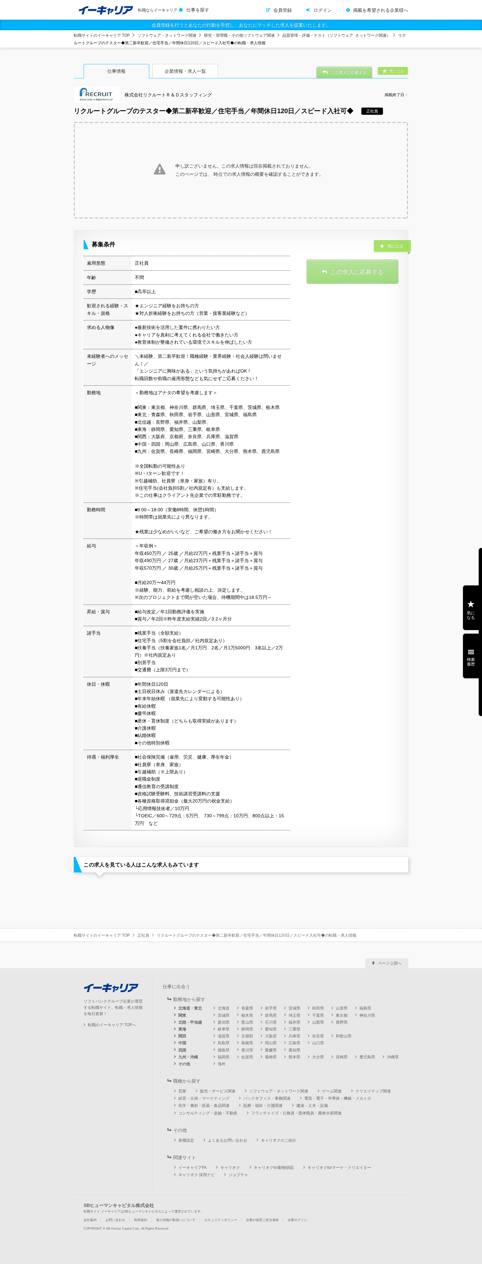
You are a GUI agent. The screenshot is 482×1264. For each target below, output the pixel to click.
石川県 (271, 1022)
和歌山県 (343, 1036)
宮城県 (294, 1008)
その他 (184, 1064)
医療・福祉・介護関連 (263, 1105)
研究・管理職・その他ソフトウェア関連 (239, 35)
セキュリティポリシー (220, 1220)
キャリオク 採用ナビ (196, 1174)
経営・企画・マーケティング (204, 1098)
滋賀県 (224, 1036)
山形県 (342, 1008)
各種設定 (186, 1140)
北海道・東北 (190, 1008)
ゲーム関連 (332, 1091)
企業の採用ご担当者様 (262, 1220)
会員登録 (282, 10)
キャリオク (230, 1167)
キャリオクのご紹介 (278, 1140)
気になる (471, 615)
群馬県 (271, 1015)
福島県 (365, 1008)
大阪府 (271, 1036)
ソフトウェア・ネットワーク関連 (166, 35)
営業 (182, 1091)
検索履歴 (471, 661)
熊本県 (294, 1057)
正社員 (143, 935)
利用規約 (140, 1220)
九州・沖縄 (188, 1057)
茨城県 (224, 1015)
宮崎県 (342, 1057)
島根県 (247, 1043)
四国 (182, 1050)
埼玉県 (294, 1015)
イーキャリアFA (192, 1167)
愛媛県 (271, 1050)
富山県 (247, 1022)
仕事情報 (116, 71)
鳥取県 (224, 1043)
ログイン (322, 10)
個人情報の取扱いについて (175, 1220)
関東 (182, 1015)
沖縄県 (393, 1057)
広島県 (294, 1043)
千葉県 (318, 1015)
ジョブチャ (238, 1174)
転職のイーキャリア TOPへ (112, 1025)
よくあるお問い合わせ (227, 1140)
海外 (222, 1064)
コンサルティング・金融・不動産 (207, 1113)
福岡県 (224, 1057)
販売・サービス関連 (217, 1091)
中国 (182, 1043)
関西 (182, 1036)
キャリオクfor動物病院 (274, 1167)
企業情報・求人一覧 (185, 71)
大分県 (318, 1057)
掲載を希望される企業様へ (380, 10)
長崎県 (271, 1057)
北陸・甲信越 (190, 1022)
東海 (182, 1029)
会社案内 (90, 1220)
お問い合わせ (115, 1220)
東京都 (342, 1015)
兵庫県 (294, 1036)
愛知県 (271, 1029)
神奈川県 (367, 1015)
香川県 (247, 1050)
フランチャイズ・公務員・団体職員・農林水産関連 (296, 1113)
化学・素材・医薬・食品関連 (204, 1105)
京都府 (247, 1036)
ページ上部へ (390, 963)
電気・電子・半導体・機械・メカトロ (337, 1098)
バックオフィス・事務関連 (267, 1098)
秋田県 (318, 1008)
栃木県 (247, 1015)
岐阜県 (224, 1029)
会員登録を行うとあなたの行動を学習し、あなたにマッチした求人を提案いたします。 (241, 25)
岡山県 (271, 1043)
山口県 (318, 1043)
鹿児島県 (367, 1057)
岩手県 (271, 1008)
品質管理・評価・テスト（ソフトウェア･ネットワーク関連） (336, 35)
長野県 (342, 1022)
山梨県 (318, 1022)
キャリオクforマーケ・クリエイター (339, 1167)
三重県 (294, 1029)
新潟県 (224, 1022)
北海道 (224, 1008)
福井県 (294, 1022)
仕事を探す (197, 9)
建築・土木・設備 (312, 1105)
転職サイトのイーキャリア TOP (102, 35)
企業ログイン (297, 1220)
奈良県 (318, 1036)
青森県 (247, 1008)
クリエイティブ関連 (373, 1091)
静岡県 (247, 1029)
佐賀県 (247, 1057)
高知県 (294, 1050)
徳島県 (224, 1050)
